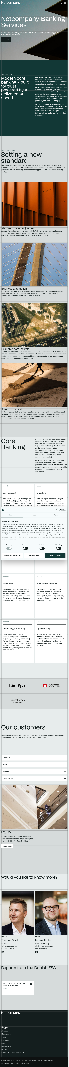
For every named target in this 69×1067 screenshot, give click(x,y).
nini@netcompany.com (44, 946)
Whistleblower (24, 1063)
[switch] (25, 548)
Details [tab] (34, 515)
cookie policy (17, 537)
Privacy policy (5, 1063)
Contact (6, 39)
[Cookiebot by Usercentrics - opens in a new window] (58, 510)
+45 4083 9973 (41, 948)
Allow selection (34, 556)
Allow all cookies (55, 556)
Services (4, 1049)
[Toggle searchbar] (62, 3)
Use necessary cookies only (12, 556)
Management (6, 1034)
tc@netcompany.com (10, 946)
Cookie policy (15, 1063)
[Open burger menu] (65, 3)
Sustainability (6, 1046)
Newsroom (5, 1040)
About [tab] (56, 515)
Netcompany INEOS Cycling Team (13, 1052)
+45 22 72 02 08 (7, 948)
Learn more (7, 846)
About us (4, 1031)
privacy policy (10, 539)
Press (3, 1043)
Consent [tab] (11, 515)
